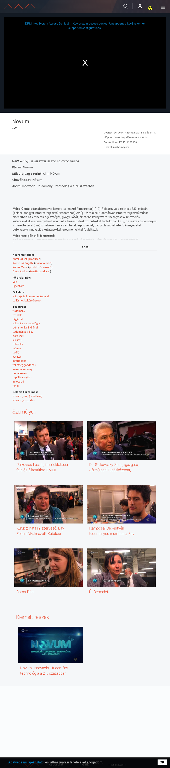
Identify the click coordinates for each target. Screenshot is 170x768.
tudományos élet (23, 331)
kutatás (17, 356)
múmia (17, 348)
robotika (18, 344)
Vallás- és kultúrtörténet (27, 300)
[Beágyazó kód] (38, 196)
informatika (19, 360)
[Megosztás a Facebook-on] (45, 196)
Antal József (20, 259)
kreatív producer (40, 271)
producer (34, 259)
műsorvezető (43, 263)
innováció (18, 381)
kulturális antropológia (26, 323)
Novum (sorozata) (24, 400)
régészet (18, 319)
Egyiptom (18, 286)
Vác (15, 281)
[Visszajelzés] (53, 196)
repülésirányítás (22, 377)
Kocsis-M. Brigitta (23, 263)
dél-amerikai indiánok (25, 327)
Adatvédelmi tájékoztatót (26, 762)
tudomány (19, 311)
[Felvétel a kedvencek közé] (15, 196)
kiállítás (17, 340)
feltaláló (17, 315)
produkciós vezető (40, 267)
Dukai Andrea (21, 271)
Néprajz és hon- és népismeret (31, 296)
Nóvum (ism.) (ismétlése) (27, 396)
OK (162, 762)
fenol (16, 385)
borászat (18, 335)
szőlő (16, 352)
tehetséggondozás (24, 365)
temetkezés (20, 373)
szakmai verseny (22, 369)
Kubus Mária (20, 267)
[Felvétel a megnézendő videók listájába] (23, 196)
